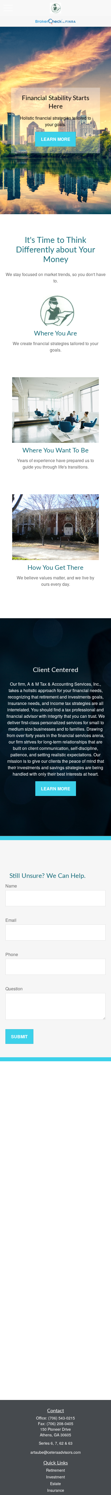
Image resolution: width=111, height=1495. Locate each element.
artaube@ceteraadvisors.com (55, 1452)
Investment (55, 1476)
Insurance (55, 1490)
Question (14, 989)
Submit (19, 1036)
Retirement (55, 1470)
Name (11, 886)
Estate (55, 1483)
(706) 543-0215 (61, 1418)
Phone (11, 954)
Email (10, 920)
